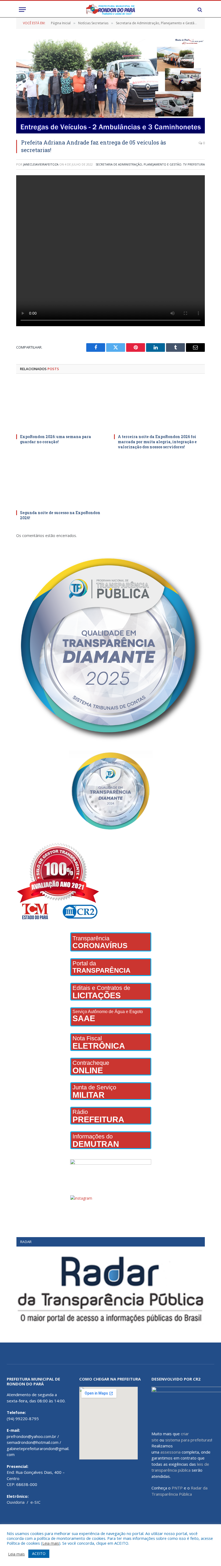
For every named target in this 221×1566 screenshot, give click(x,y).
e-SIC (35, 1502)
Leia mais (50, 1543)
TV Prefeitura (194, 164)
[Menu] (22, 10)
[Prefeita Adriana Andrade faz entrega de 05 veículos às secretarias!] (110, 86)
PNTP (177, 1488)
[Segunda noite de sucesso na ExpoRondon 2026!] (61, 481)
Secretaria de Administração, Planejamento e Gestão (138, 164)
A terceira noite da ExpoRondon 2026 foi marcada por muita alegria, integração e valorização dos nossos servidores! (157, 441)
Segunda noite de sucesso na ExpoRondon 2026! (60, 515)
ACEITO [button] (39, 1553)
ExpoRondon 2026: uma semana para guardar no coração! (55, 439)
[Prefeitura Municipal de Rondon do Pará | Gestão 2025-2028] (110, 9)
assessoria (170, 1452)
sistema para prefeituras (188, 1440)
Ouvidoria (16, 1502)
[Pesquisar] (199, 10)
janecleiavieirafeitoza (40, 164)
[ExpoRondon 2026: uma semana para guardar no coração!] (61, 405)
